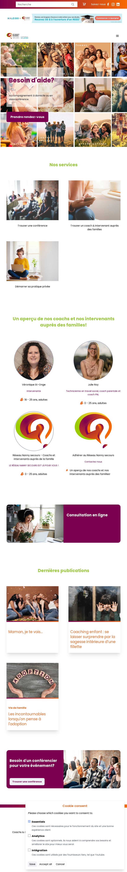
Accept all (45, 864)
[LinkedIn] (118, 4)
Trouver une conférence (27, 781)
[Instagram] (113, 4)
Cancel (60, 864)
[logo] (17, 36)
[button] (72, 4)
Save (32, 864)
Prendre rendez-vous (27, 117)
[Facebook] (108, 4)
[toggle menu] (117, 36)
